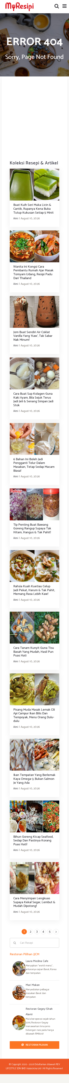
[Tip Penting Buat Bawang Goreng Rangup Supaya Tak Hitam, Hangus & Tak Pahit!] (34, 504)
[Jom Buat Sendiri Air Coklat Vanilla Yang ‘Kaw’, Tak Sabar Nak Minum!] (34, 312)
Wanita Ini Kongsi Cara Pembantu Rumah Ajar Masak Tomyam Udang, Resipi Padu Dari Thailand (33, 272)
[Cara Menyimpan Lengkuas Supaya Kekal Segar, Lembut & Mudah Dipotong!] (34, 878)
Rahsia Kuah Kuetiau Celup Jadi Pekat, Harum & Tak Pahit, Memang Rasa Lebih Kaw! (34, 590)
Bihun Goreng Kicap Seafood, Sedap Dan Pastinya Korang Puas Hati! (33, 840)
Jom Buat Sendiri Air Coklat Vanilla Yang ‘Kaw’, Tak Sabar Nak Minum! (32, 336)
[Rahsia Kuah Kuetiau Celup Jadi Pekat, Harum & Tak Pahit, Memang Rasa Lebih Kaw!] (34, 566)
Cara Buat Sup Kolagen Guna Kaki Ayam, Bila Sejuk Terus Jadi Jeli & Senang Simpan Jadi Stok (33, 399)
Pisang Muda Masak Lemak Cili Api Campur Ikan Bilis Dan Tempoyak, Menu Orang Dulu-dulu (34, 715)
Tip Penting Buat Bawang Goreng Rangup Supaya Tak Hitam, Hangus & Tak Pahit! (32, 528)
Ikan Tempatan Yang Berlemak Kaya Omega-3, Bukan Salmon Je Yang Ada (34, 778)
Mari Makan (33, 985)
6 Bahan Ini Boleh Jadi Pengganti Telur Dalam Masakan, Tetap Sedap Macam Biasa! (33, 465)
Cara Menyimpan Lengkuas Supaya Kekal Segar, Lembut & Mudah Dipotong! (34, 902)
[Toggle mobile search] (56, 6)
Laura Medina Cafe (37, 961)
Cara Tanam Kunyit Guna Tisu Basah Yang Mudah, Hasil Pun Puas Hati (33, 651)
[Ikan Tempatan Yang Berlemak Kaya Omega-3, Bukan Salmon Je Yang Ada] (34, 755)
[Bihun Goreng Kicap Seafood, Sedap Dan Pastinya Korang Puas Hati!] (34, 816)
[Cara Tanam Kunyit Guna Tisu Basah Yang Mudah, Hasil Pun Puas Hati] (34, 628)
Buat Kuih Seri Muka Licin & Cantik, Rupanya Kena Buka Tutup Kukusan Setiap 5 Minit (33, 208)
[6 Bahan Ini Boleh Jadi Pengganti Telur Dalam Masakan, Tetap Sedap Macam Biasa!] (34, 439)
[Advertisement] (34, 118)
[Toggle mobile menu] (64, 6)
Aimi (15, 218)
